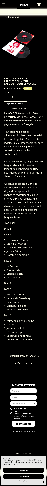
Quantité (7, 92)
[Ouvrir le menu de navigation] (4, 5)
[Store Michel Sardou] (24, 5)
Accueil (6, 15)
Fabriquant (24, 363)
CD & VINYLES (15, 15)
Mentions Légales (23, 453)
